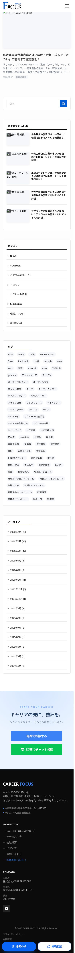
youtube (12, 375)
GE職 (36, 361)
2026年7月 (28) (18, 531)
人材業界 (24, 437)
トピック (15, 284)
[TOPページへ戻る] (12, 5)
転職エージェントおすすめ (21, 478)
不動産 (11, 437)
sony (44, 368)
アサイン (46, 375)
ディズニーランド (16, 395)
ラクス (46, 409)
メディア (12, 848)
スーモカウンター (47, 388)
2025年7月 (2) (17, 627)
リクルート (13, 416)
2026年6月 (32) (18, 541)
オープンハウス (40, 382)
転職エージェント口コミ (52, 478)
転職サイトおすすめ (34, 485)
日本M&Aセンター (17, 457)
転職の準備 (16, 304)
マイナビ (33, 409)
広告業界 (40, 444)
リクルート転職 (40, 423)
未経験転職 (36, 457)
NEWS (13, 256)
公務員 (37, 437)
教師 (10, 450)
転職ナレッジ (17, 313)
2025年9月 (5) (17, 608)
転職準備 (41, 492)
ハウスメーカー (38, 395)
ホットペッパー (15, 409)
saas (10, 368)
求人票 (51, 457)
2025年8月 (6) (17, 618)
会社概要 (12, 842)
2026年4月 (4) (17, 560)
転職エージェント (43, 471)
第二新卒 (28, 464)
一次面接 (30, 430)
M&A (59, 361)
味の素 (49, 437)
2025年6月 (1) (17, 637)
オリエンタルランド (18, 382)
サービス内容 (14, 836)
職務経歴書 (44, 464)
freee (10, 361)
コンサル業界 (14, 388)
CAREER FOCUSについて (21, 830)
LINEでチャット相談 (39, 749)
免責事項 (7, 939)
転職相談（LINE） (17, 860)
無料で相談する (37, 736)
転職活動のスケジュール (20, 492)
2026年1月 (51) (18, 579)
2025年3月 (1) (17, 656)
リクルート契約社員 (18, 423)
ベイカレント (53, 402)
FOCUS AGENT (47, 354)
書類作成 (21, 946)
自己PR (58, 464)
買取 (10, 471)
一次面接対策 (47, 430)
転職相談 (57, 946)
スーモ (30, 388)
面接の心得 (16, 323)
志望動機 (55, 444)
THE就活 (56, 368)
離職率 (50, 499)
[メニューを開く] (67, 5)
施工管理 (40, 450)
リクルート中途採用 (34, 416)
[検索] (63, 103)
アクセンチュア (29, 375)
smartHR (32, 368)
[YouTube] (6, 908)
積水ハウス (13, 464)
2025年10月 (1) (18, 599)
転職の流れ (23, 471)
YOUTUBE (15, 265)
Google (48, 361)
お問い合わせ (14, 854)
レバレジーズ (14, 430)
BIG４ (21, 354)
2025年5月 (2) (17, 646)
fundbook (23, 361)
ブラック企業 (14, 402)
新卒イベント (24, 450)
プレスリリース (34, 402)
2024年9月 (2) (17, 665)
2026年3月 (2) (17, 570)
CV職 (32, 354)
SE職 (20, 368)
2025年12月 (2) (18, 589)
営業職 (27, 444)
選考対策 (37, 499)
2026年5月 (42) (18, 551)
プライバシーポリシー (14, 934)
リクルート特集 (18, 294)
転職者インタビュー (18, 499)
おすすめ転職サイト (20, 275)
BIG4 (10, 354)
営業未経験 (13, 444)
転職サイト (13, 485)
